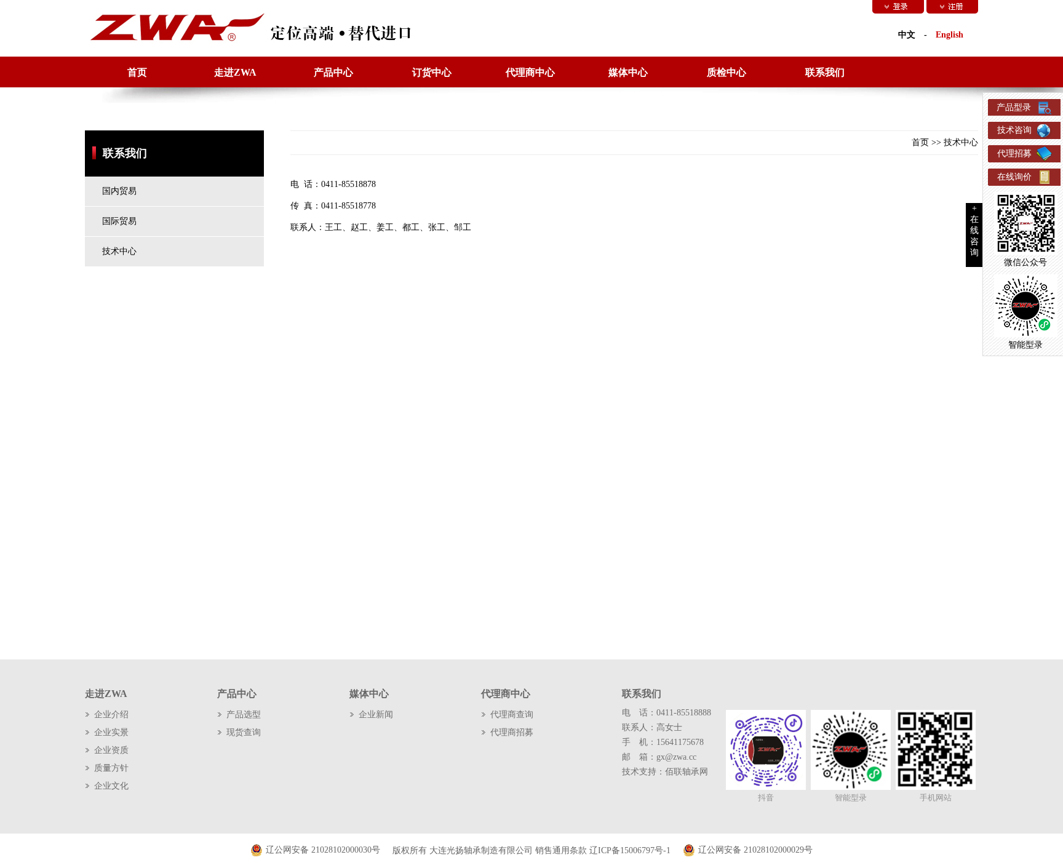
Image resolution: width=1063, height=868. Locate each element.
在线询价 (1014, 176)
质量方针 (111, 768)
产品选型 (243, 714)
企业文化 (111, 785)
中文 (906, 34)
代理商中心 (530, 72)
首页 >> (928, 142)
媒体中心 (628, 72)
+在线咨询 (974, 230)
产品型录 (1014, 107)
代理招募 (1014, 153)
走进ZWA (235, 72)
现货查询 (243, 732)
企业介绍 (111, 714)
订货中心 (432, 72)
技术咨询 (1014, 130)
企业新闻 (376, 714)
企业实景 (111, 732)
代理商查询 (511, 714)
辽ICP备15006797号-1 (630, 850)
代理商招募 (511, 732)
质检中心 (726, 72)
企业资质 (111, 750)
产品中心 (333, 72)
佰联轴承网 (686, 771)
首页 (137, 72)
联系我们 (825, 72)
